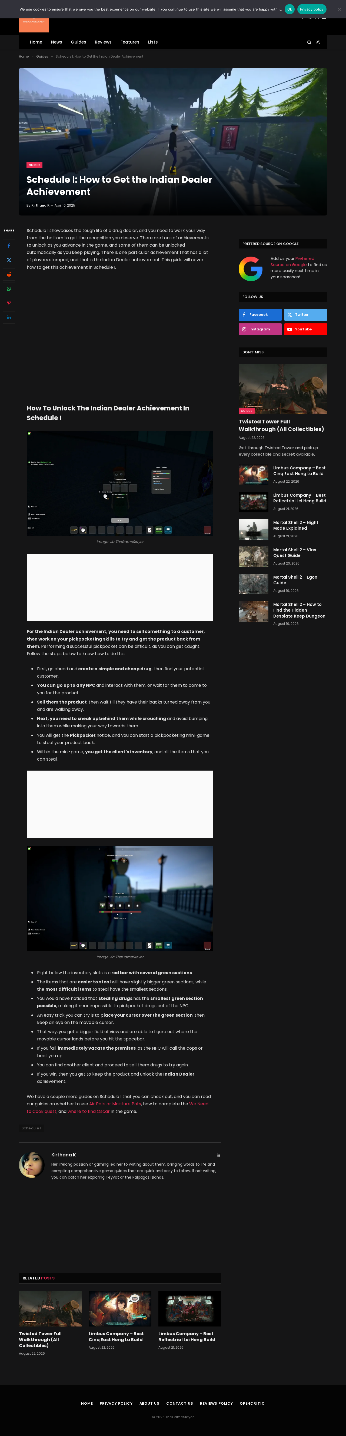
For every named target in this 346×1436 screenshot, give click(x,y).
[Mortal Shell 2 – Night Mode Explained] (253, 529)
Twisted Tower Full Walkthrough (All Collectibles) (40, 1339)
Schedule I (31, 1128)
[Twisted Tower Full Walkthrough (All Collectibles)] (50, 1309)
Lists (153, 42)
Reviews (103, 42)
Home (36, 42)
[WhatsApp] (9, 288)
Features (130, 42)
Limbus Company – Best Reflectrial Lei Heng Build (186, 1337)
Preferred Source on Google (292, 261)
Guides (78, 42)
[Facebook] (9, 245)
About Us (149, 1403)
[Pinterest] (9, 303)
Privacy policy (312, 9)
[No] (339, 9)
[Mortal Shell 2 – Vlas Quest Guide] (253, 556)
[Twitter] (9, 260)
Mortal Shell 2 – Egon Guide (295, 580)
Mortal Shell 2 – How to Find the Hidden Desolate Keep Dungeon (299, 610)
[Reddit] (9, 274)
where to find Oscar (89, 1111)
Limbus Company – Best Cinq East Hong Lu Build (116, 1337)
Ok (289, 9)
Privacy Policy (116, 1403)
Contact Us (179, 1403)
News (56, 42)
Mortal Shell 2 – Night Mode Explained (295, 525)
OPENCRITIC (252, 1403)
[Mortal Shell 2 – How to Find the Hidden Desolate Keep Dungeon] (253, 611)
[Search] (309, 42)
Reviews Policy (216, 1403)
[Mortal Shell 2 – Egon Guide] (253, 584)
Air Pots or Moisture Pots (114, 1104)
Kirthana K (40, 205)
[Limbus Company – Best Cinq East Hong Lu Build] (120, 1309)
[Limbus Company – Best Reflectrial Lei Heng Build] (189, 1309)
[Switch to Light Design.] (317, 42)
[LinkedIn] (9, 317)
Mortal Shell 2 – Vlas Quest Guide (294, 552)
